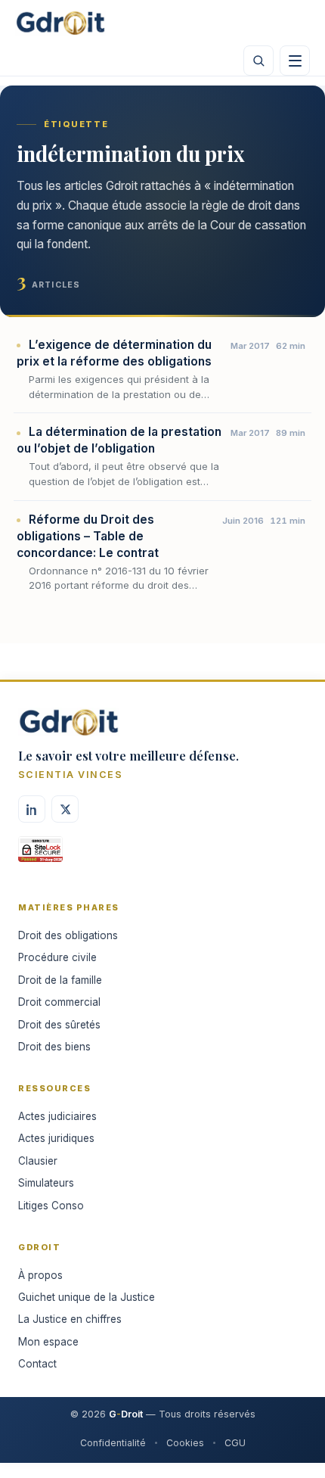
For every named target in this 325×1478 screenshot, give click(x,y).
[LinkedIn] (31, 809)
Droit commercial (59, 1002)
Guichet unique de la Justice (86, 1297)
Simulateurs (46, 1183)
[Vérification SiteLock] (40, 854)
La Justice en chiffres (70, 1319)
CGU (235, 1442)
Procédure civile (57, 957)
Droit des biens (54, 1047)
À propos (40, 1275)
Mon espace (48, 1342)
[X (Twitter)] (65, 809)
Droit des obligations (68, 935)
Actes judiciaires (57, 1116)
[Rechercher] (258, 60)
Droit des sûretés (59, 1025)
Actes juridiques (56, 1138)
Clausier (37, 1161)
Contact (37, 1364)
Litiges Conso (51, 1206)
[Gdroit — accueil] (60, 23)
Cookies (185, 1442)
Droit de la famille (60, 980)
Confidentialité (113, 1442)
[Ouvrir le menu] (295, 60)
